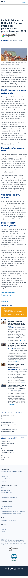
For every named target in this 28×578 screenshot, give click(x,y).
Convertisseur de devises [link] (7, 415)
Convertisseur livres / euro (7, 422)
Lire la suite (22, 340)
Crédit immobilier (5, 441)
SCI (2, 456)
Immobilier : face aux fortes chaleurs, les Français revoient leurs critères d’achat (17, 365)
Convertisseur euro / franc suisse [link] (9, 429)
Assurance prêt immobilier (7, 443)
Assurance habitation (6, 449)
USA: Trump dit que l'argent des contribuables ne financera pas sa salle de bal (17, 345)
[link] (11, 471)
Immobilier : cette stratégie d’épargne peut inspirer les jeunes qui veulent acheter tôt (16, 323)
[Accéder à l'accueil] (2, 6)
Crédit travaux (4, 445)
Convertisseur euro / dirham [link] (8, 433)
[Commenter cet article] (5, 44)
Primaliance (5, 301)
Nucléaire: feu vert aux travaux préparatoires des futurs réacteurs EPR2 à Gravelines (17, 386)
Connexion (24, 2)
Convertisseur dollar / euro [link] (7, 417)
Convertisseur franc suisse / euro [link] (9, 426)
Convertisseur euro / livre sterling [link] (9, 424)
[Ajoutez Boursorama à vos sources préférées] (9, 35)
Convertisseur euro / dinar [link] (7, 431)
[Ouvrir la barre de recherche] (18, 2)
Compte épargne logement (7, 452)
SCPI (2, 459)
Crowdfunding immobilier (7, 458)
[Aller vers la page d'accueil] (5, 2)
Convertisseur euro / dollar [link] (7, 419)
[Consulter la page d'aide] (20, 2)
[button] (2, 2)
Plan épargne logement (7, 450)
